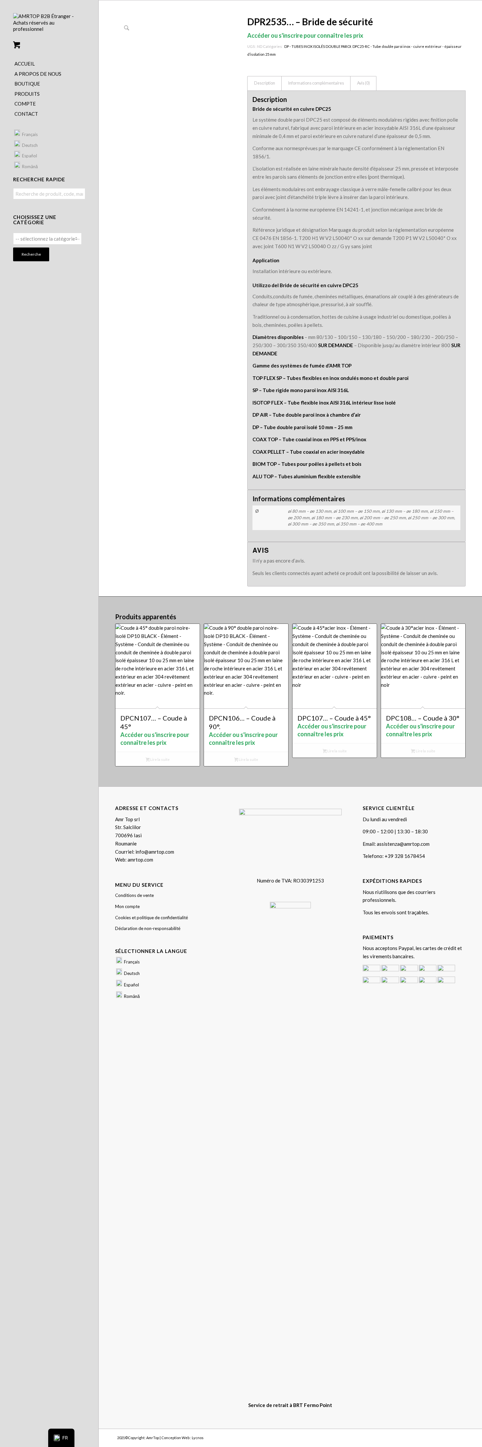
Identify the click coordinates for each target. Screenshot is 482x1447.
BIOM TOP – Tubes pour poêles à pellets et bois (306, 464)
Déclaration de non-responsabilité (147, 928)
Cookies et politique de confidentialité (151, 917)
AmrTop (152, 1438)
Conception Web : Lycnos (182, 1438)
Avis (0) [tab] (363, 83)
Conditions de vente (134, 895)
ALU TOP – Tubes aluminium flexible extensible (306, 476)
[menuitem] (49, 64)
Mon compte (127, 906)
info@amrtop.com (154, 852)
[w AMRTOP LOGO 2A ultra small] (49, 25)
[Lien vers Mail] (461, 1437)
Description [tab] (264, 83)
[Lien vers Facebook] (441, 1437)
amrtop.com (140, 859)
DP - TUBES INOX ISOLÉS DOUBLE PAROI (317, 46)
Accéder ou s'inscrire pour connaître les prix (305, 35)
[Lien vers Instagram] (451, 1437)
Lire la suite (160, 759)
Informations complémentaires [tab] (316, 83)
